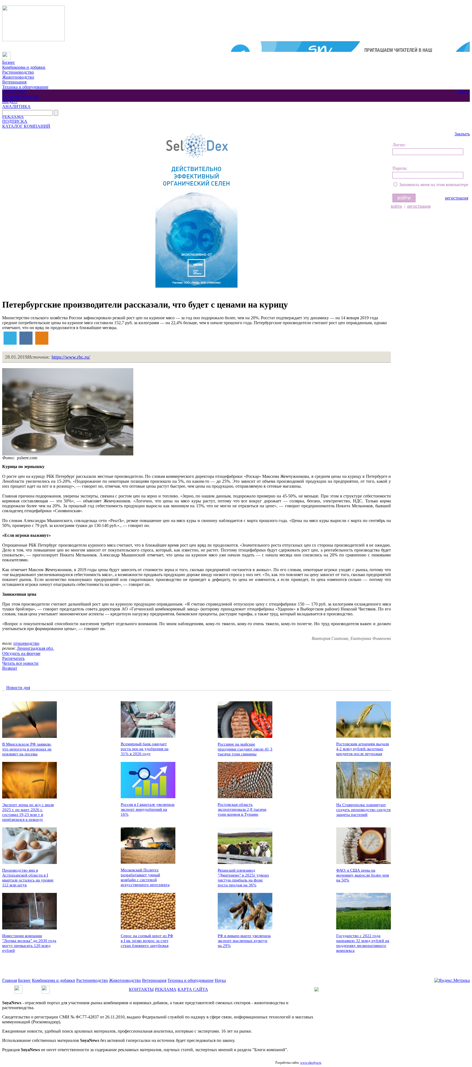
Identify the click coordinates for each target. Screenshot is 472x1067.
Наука (463, 92)
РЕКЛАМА (13, 116)
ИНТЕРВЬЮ (14, 92)
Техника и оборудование (25, 87)
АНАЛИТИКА (16, 106)
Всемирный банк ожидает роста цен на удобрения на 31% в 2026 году (145, 749)
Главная (9, 980)
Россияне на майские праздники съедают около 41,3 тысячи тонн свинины (245, 749)
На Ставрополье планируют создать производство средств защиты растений (363, 810)
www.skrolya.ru (310, 1063)
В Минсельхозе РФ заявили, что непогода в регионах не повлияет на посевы (27, 749)
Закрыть (462, 134)
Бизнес (8, 62)
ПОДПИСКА (14, 121)
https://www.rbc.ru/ (71, 357)
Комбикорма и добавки (23, 67)
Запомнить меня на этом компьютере (433, 184)
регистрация (456, 198)
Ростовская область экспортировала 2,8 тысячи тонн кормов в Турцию (242, 809)
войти (396, 206)
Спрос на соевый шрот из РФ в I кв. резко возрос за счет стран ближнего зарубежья (147, 941)
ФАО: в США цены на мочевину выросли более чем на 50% (362, 875)
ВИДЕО (9, 101)
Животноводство (18, 77)
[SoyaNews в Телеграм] (18, 987)
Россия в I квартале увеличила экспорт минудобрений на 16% (148, 809)
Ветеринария (14, 82)
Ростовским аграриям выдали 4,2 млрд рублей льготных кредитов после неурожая (362, 749)
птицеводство (26, 643)
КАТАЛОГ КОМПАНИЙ (26, 126)
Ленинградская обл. (35, 648)
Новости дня (18, 687)
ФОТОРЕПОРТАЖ (20, 96)
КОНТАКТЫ (141, 989)
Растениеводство (18, 72)
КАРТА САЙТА (193, 989)
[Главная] (6, 54)
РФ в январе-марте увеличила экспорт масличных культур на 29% (244, 941)
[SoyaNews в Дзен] (46, 987)
